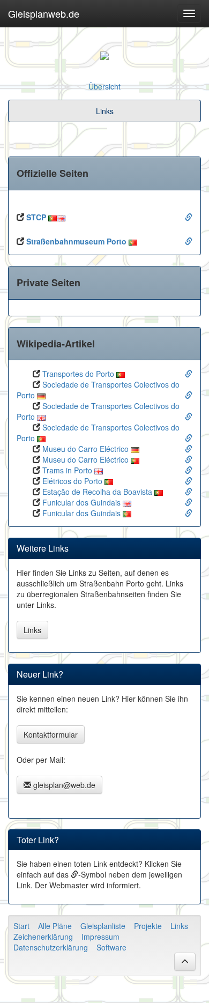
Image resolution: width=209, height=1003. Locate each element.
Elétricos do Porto (72, 481)
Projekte (148, 925)
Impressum (100, 936)
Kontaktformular (51, 734)
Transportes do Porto (78, 373)
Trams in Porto (67, 470)
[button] (185, 962)
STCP (36, 217)
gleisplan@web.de (63, 784)
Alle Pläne (55, 925)
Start (21, 925)
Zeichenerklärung (43, 936)
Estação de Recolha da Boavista (97, 491)
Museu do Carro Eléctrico (85, 448)
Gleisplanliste (102, 925)
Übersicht (104, 86)
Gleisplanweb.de (43, 13)
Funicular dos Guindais (81, 502)
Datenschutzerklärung (50, 947)
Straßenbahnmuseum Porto (76, 241)
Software (111, 947)
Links (32, 630)
